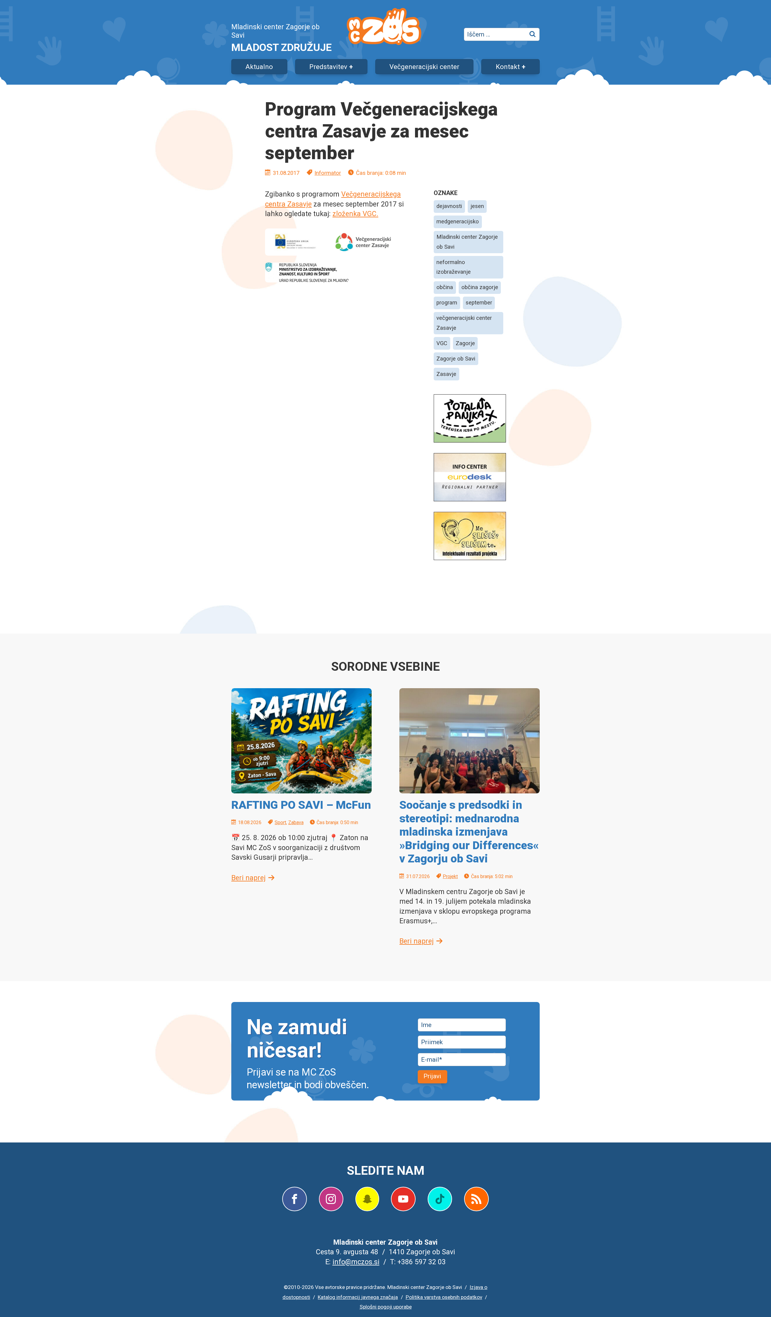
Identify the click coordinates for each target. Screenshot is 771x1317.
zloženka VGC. (355, 214)
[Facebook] (294, 1199)
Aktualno (259, 67)
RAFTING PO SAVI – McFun (301, 805)
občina (444, 287)
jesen (477, 206)
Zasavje (446, 374)
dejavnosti (449, 206)
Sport (280, 822)
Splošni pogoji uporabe (386, 1307)
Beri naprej (248, 878)
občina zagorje (479, 287)
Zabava (296, 822)
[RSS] (476, 1199)
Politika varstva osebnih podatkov (444, 1297)
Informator (327, 173)
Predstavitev (328, 67)
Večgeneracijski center (424, 67)
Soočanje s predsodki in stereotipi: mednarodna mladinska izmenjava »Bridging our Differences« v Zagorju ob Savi (469, 832)
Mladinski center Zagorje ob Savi (467, 242)
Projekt (450, 876)
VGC (441, 343)
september (479, 302)
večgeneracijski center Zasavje (464, 323)
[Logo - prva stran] (384, 28)
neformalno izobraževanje (453, 267)
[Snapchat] (367, 1199)
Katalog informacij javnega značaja (358, 1297)
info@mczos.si (355, 1262)
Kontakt (508, 67)
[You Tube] (403, 1199)
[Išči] (533, 34)
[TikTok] (440, 1199)
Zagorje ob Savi (455, 358)
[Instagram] (331, 1199)
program (446, 302)
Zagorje (465, 343)
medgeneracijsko (457, 221)
